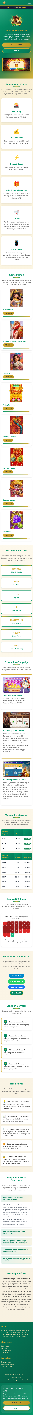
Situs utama (5, 1346)
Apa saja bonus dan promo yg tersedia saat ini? (16, 1260)
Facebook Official (16, 987)
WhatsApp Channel (16, 981)
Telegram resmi (6, 1362)
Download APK (16, 45)
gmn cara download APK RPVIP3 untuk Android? (14, 1233)
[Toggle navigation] (29, 3)
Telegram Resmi (16, 976)
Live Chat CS (16, 993)
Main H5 (16, 51)
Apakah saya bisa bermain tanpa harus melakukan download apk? (15, 1242)
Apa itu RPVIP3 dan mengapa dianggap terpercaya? (13, 1198)
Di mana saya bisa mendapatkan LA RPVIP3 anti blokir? (15, 1251)
